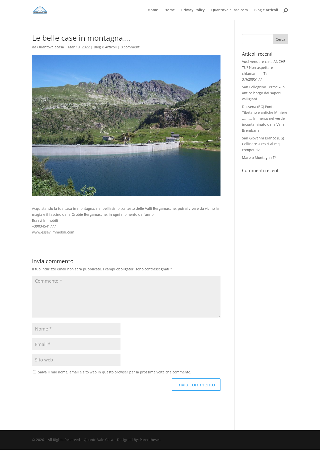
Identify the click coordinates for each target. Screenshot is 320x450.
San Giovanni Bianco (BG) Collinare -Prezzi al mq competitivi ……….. (263, 144)
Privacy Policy (193, 10)
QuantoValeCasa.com (229, 10)
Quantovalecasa (50, 47)
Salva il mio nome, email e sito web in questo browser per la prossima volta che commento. (114, 372)
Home (153, 10)
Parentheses (150, 439)
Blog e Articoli (266, 10)
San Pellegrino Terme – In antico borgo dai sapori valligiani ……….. (263, 93)
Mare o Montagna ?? (259, 157)
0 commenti (130, 47)
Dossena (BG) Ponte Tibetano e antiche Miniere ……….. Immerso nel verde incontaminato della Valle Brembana (264, 118)
